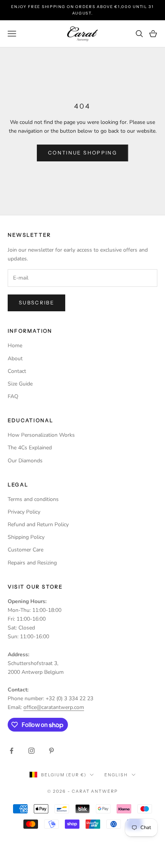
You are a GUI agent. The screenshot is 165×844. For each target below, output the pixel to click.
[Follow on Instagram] (31, 751)
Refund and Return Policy (38, 524)
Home (15, 345)
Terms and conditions (33, 499)
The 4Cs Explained (30, 447)
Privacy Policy (24, 512)
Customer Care (25, 549)
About (15, 358)
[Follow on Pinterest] (51, 751)
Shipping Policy (26, 537)
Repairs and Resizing (32, 562)
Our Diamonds (25, 460)
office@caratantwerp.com (53, 707)
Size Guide (20, 383)
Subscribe (36, 302)
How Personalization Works (41, 435)
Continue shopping (82, 153)
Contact (17, 371)
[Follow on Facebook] (11, 751)
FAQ (13, 396)
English (115, 774)
